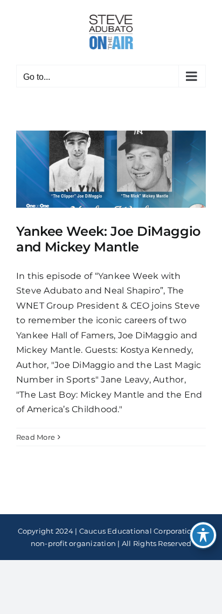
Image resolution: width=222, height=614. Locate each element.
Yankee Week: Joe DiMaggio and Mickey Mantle (108, 239)
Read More (35, 437)
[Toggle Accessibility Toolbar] (203, 535)
